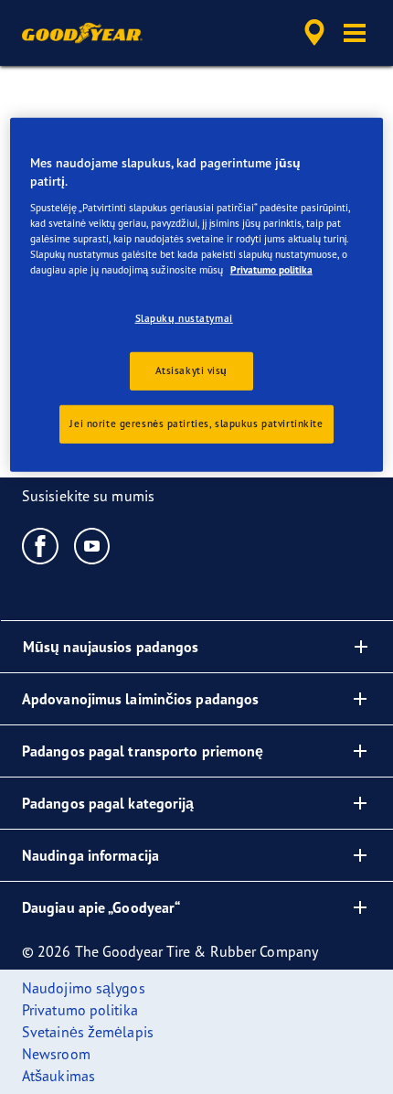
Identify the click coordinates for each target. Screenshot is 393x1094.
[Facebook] (40, 545)
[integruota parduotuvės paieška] (314, 32)
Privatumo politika (271, 269)
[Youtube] (93, 545)
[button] (354, 32)
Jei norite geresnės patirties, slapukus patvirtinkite (196, 423)
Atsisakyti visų (191, 370)
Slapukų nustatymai (184, 318)
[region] (197, 294)
